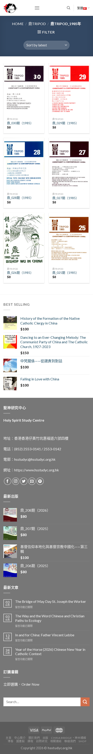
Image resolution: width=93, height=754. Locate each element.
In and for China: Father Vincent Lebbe (44, 635)
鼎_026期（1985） (20, 272)
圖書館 (20, 741)
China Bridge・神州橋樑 (68, 738)
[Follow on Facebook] (7, 481)
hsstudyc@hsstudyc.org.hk (35, 459)
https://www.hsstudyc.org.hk (36, 470)
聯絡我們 (70, 741)
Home (17, 23)
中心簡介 (20, 738)
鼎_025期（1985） (65, 272)
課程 (30, 741)
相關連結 (56, 741)
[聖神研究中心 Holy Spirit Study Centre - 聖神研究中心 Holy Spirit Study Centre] (15, 8)
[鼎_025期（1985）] (69, 239)
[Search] (68, 8)
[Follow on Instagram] (15, 481)
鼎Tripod (37, 23)
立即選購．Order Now (21, 684)
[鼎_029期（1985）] (69, 89)
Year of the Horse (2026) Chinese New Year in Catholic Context (50, 651)
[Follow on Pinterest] (40, 481)
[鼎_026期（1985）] (23, 239)
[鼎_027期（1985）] (69, 164)
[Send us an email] (32, 481)
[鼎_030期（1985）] (23, 89)
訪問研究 (41, 741)
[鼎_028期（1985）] (23, 164)
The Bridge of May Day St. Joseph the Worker (50, 601)
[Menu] (37, 7)
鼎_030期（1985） (20, 123)
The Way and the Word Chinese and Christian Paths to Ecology (49, 618)
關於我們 (34, 738)
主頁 (8, 738)
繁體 (80, 8)
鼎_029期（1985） (65, 123)
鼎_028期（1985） (20, 198)
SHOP (82, 741)
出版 (45, 738)
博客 (10, 741)
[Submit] (85, 701)
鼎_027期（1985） (65, 198)
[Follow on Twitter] (24, 481)
